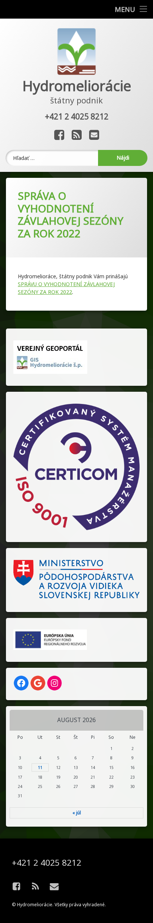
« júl (76, 813)
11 (40, 767)
